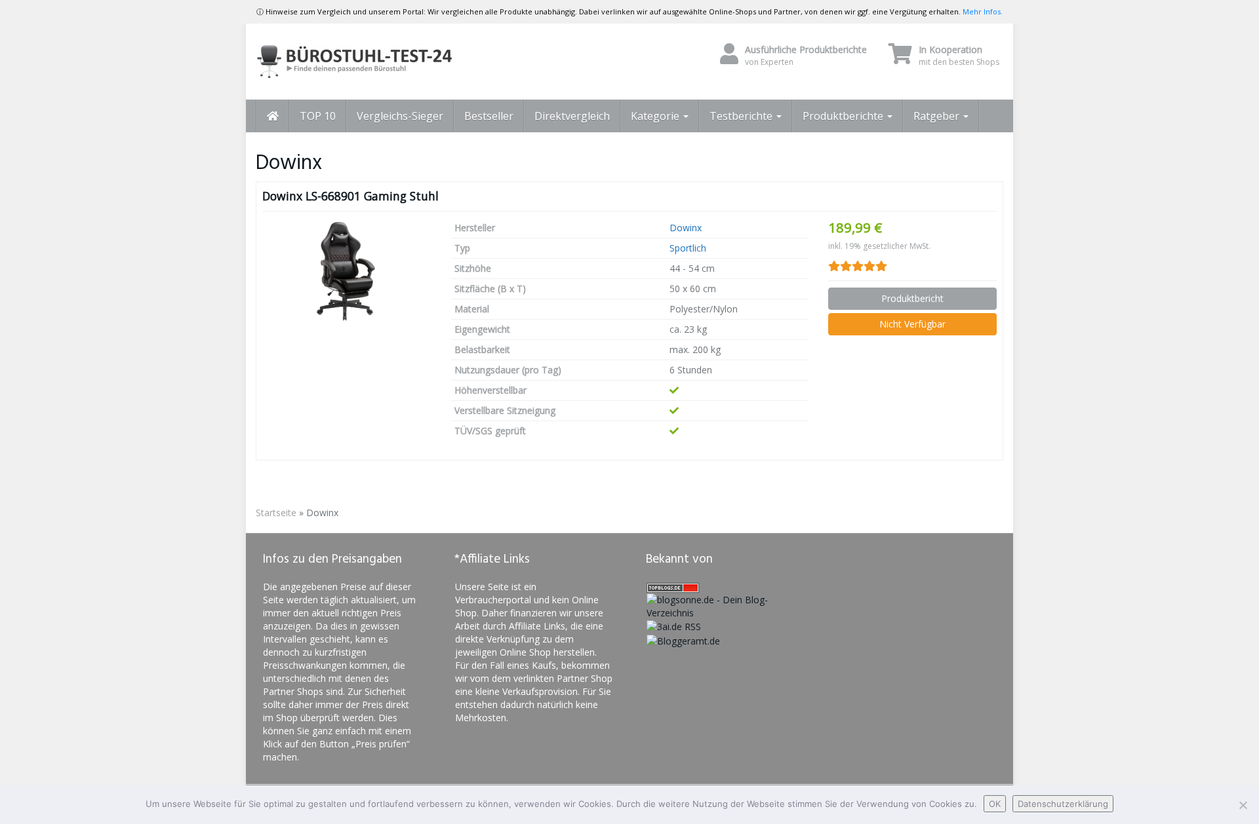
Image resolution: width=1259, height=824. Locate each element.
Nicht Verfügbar (912, 324)
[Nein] (1242, 805)
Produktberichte (844, 116)
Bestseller (488, 116)
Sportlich (687, 248)
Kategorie (656, 116)
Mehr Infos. (983, 11)
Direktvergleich (572, 116)
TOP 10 (318, 116)
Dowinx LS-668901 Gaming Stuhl (350, 196)
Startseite (276, 512)
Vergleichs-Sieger (400, 116)
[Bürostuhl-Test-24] (374, 61)
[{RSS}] (674, 626)
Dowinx (685, 227)
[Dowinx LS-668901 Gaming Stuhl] (346, 271)
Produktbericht (912, 298)
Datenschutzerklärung (1063, 803)
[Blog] (683, 639)
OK (995, 803)
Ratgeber (937, 116)
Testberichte (742, 116)
